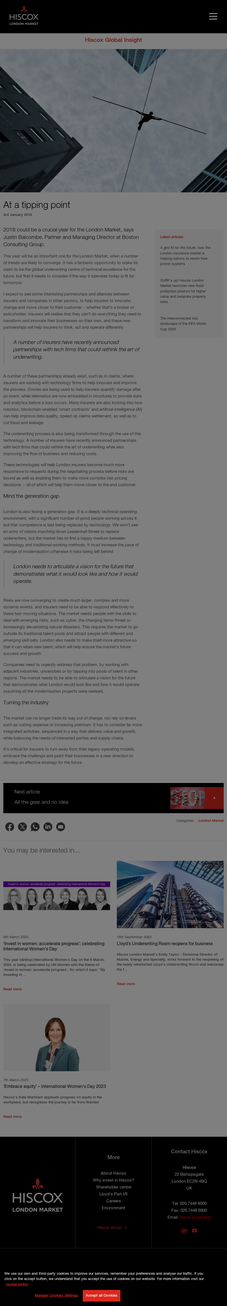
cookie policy (17, 1284)
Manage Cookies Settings (56, 1295)
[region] (113, 1286)
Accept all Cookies (101, 1295)
